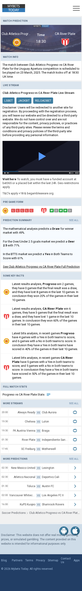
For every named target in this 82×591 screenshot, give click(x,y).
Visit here (9, 179)
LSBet (8, 100)
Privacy (40, 560)
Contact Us (66, 560)
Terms (29, 560)
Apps (77, 560)
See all (74, 220)
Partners (17, 560)
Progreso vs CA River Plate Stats (24, 394)
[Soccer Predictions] (12, 8)
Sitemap (53, 560)
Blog (4, 560)
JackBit (24, 100)
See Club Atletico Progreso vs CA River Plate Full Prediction (41, 266)
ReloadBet (43, 100)
